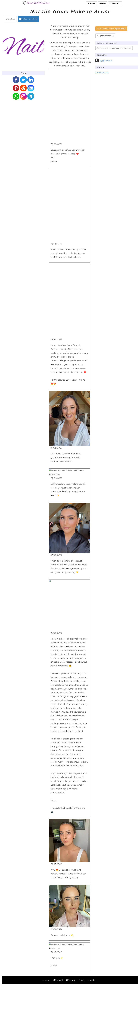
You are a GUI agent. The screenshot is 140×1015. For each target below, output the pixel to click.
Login (92, 980)
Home (92, 3)
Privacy (71, 980)
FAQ (82, 980)
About (46, 980)
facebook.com (102, 72)
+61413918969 (106, 60)
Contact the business (29, 19)
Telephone (11, 19)
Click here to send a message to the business (114, 48)
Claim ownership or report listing (111, 28)
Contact (58, 980)
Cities (103, 3)
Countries (115, 3)
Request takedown (105, 35)
